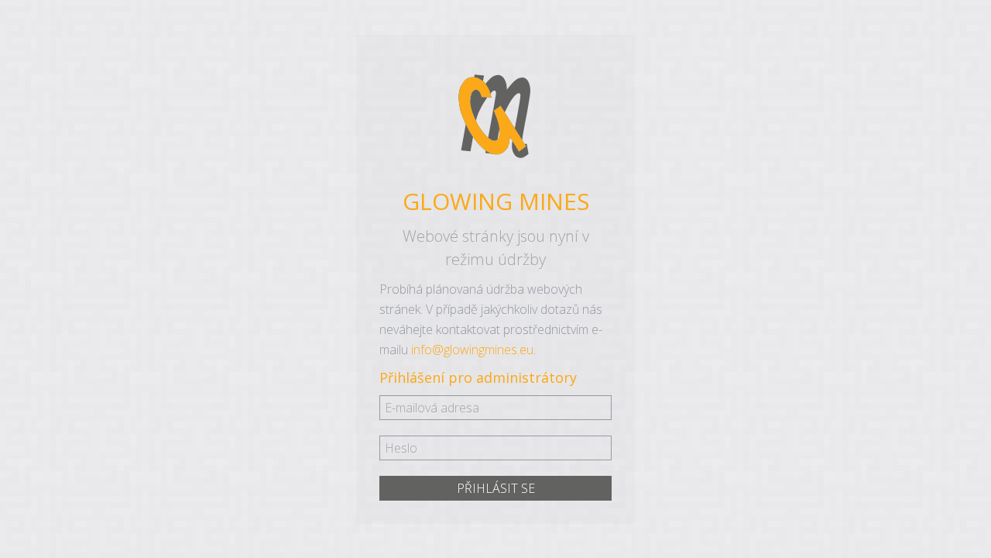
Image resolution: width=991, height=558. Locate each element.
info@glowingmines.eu (472, 349)
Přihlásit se (496, 488)
